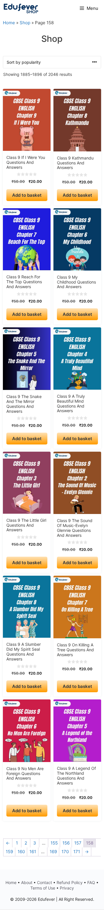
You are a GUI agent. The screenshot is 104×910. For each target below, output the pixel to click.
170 (65, 851)
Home (9, 22)
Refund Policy (70, 882)
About (26, 882)
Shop (25, 22)
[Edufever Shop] (21, 8)
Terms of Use (42, 887)
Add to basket (27, 195)
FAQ (91, 882)
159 (9, 851)
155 (54, 843)
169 (53, 851)
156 (66, 843)
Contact (44, 882)
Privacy (67, 887)
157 (77, 843)
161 (32, 851)
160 (21, 851)
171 (76, 851)
